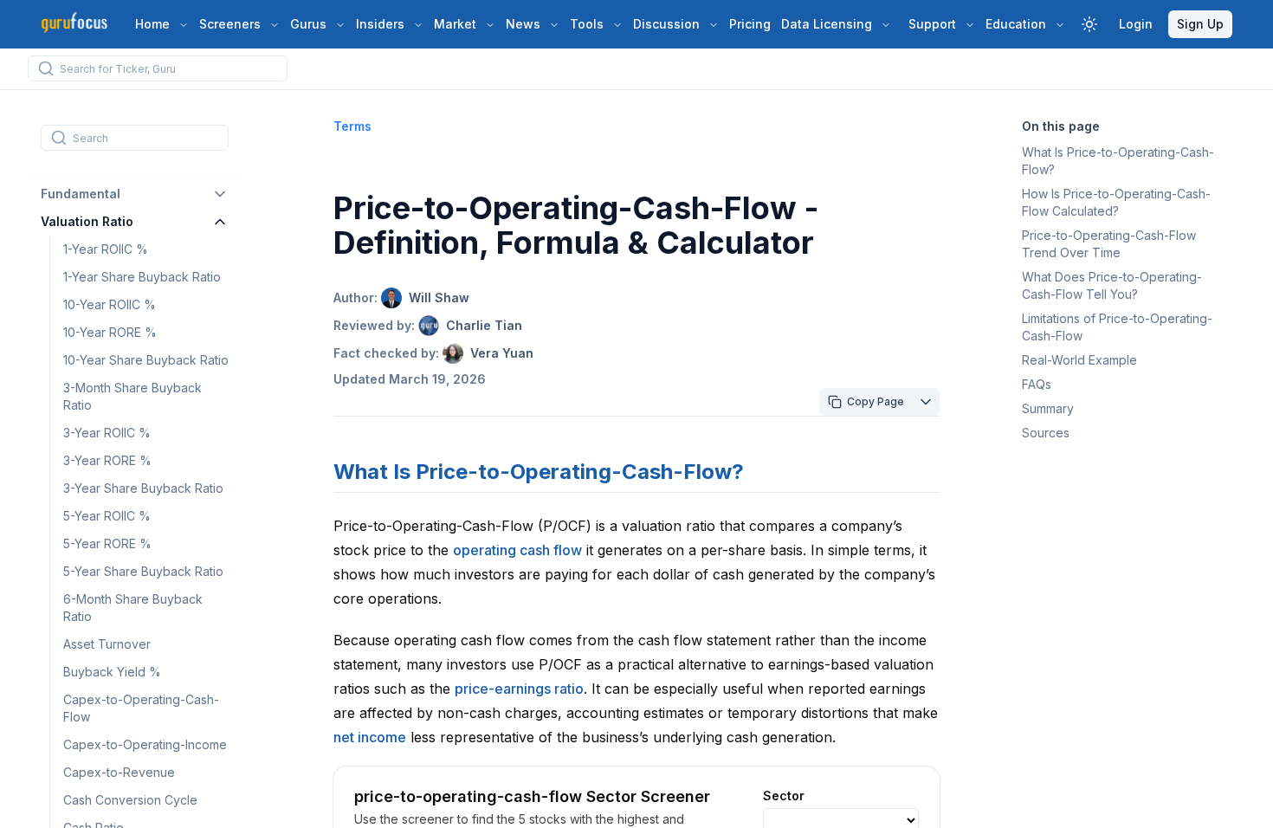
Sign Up (1200, 23)
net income (369, 737)
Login (1136, 23)
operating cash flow (517, 550)
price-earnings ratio (519, 688)
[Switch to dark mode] (1089, 24)
